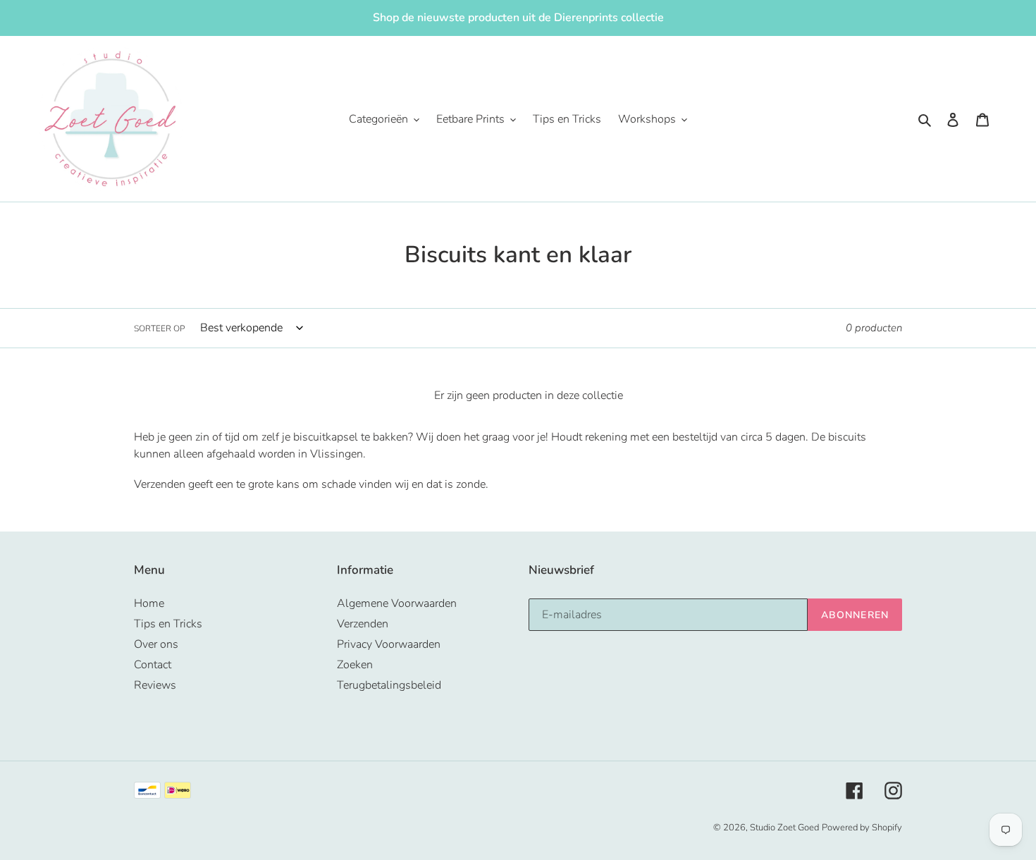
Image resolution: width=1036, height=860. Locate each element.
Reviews (155, 685)
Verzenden (362, 624)
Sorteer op (159, 328)
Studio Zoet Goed (784, 827)
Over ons (156, 644)
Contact (152, 664)
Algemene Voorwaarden (397, 603)
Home (149, 603)
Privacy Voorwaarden (388, 644)
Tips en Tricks (168, 624)
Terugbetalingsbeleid (389, 685)
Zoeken (355, 664)
